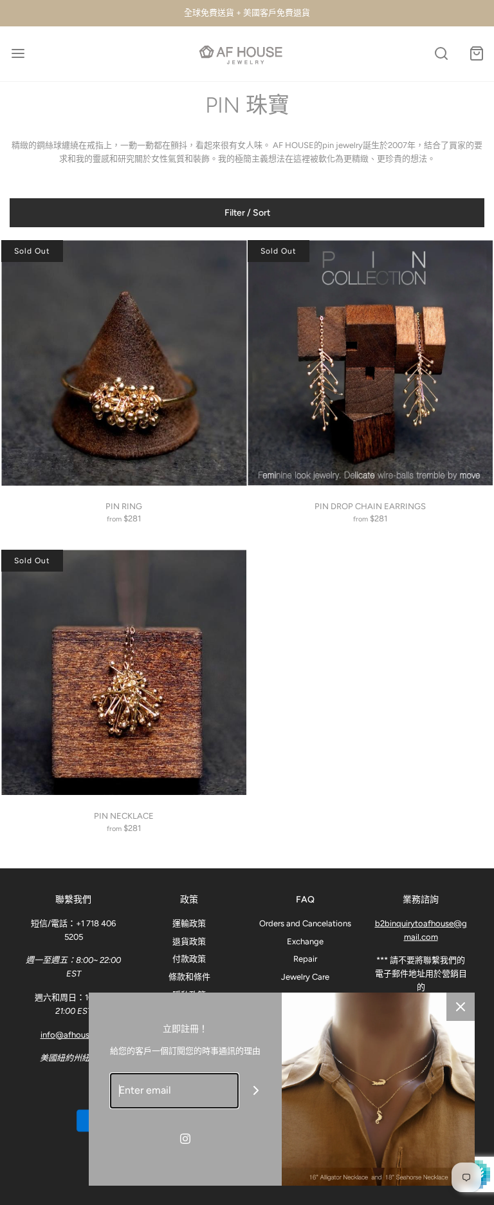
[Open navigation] (17, 53)
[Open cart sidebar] (476, 53)
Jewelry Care (305, 977)
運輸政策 (189, 923)
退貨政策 (189, 941)
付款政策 (189, 959)
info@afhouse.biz (74, 1035)
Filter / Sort (247, 212)
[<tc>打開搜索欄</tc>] (441, 53)
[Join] (256, 1090)
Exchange (305, 941)
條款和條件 (189, 977)
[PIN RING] (123, 362)
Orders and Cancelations (305, 923)
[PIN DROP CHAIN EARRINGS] (370, 362)
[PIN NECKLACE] (123, 672)
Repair (305, 959)
